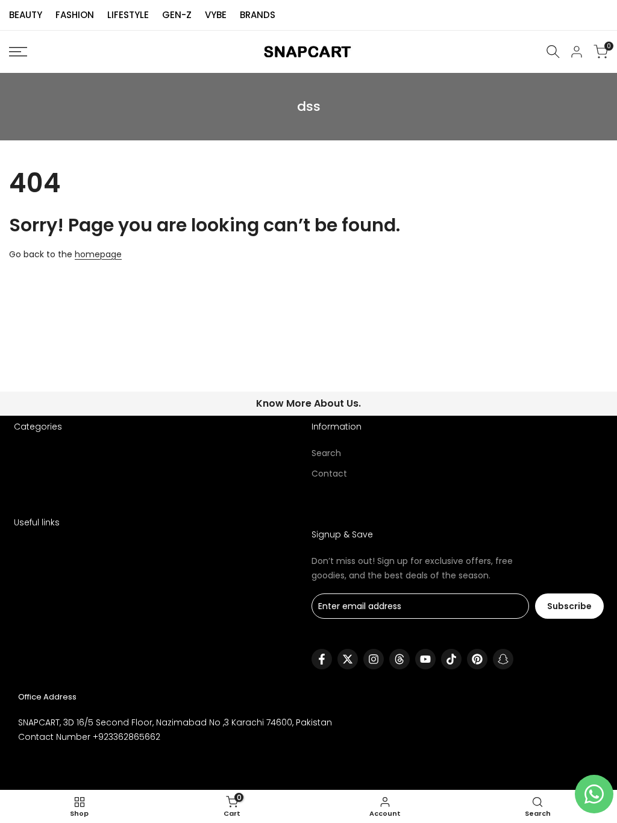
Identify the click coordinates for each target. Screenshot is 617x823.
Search (326, 453)
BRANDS (257, 14)
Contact (329, 474)
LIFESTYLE (128, 14)
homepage (98, 254)
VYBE (216, 14)
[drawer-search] (553, 51)
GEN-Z (177, 14)
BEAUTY (25, 14)
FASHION (74, 14)
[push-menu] (18, 52)
